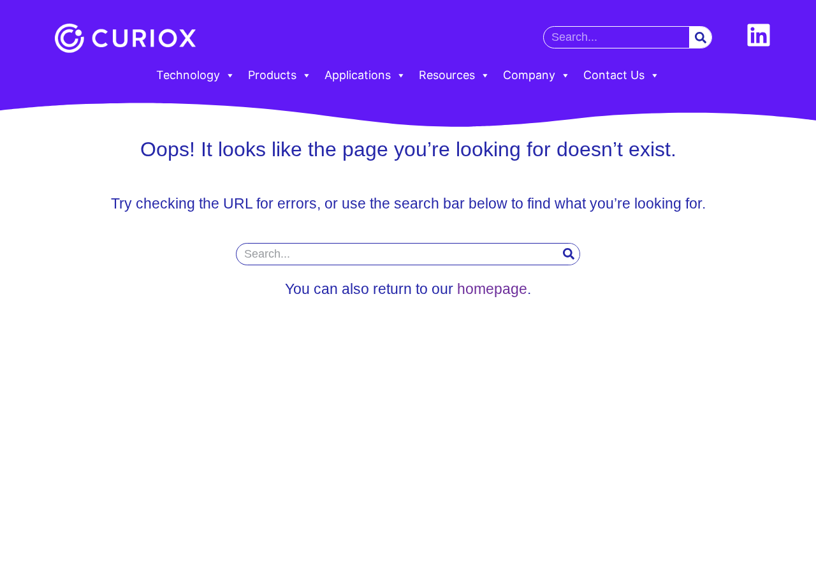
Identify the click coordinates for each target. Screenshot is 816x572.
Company (529, 75)
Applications (357, 75)
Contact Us (614, 75)
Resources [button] (447, 75)
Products (272, 75)
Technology (188, 75)
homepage (492, 289)
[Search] (700, 37)
